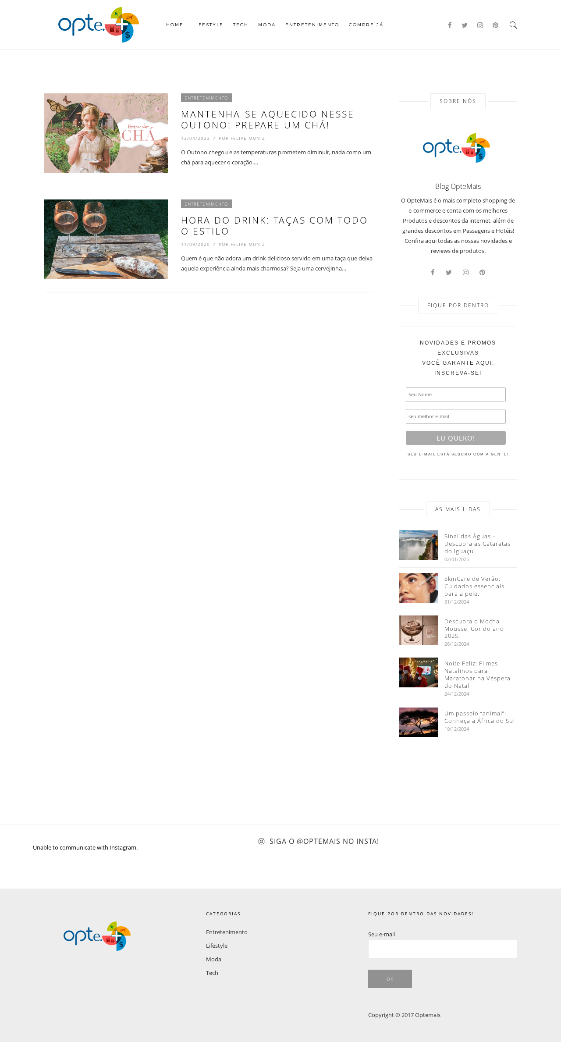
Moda (267, 24)
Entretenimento (312, 24)
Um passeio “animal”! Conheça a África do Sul (479, 717)
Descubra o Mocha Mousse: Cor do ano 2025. (474, 629)
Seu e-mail (381, 934)
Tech (241, 24)
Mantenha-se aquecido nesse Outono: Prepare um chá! (268, 119)
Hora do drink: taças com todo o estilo (274, 225)
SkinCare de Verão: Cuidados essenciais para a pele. (474, 586)
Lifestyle (208, 24)
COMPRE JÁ (366, 24)
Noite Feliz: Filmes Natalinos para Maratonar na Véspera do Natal (477, 675)
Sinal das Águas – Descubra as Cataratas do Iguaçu (477, 544)
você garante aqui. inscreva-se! (458, 358)
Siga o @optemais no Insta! (324, 841)
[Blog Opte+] (98, 24)
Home (175, 24)
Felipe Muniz (248, 138)
